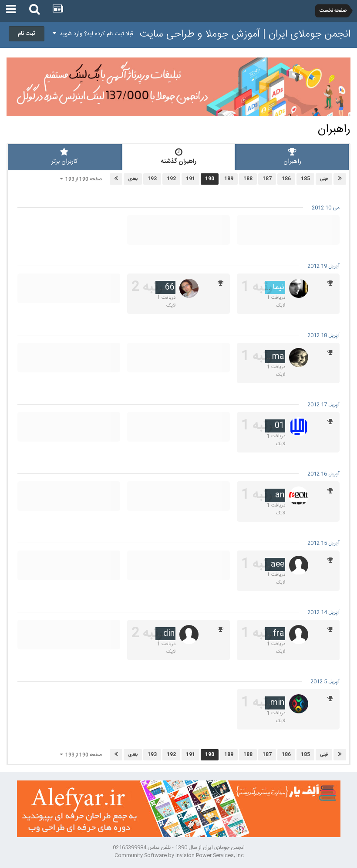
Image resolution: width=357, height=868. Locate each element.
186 (286, 179)
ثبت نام (26, 33)
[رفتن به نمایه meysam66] (189, 288)
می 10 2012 (326, 207)
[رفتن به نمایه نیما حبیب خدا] (298, 288)
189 (228, 179)
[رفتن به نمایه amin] (298, 703)
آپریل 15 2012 (323, 543)
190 (209, 179)
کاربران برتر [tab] (64, 161)
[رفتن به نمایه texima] (298, 357)
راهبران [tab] (292, 161)
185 (305, 179)
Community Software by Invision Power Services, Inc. (178, 855)
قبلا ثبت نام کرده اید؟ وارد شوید (94, 34)
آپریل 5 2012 (325, 681)
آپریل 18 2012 (323, 335)
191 (190, 179)
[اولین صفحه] (339, 179)
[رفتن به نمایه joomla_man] (298, 496)
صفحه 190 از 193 (82, 179)
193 (152, 179)
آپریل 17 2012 (323, 404)
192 (171, 179)
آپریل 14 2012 (323, 612)
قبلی (324, 179)
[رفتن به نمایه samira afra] (298, 634)
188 (248, 179)
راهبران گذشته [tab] (178, 161)
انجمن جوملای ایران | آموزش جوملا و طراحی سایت (245, 34)
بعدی (133, 179)
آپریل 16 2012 (323, 473)
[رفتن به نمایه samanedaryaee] (298, 565)
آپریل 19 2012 (323, 266)
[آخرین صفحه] (116, 179)
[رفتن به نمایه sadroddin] (189, 634)
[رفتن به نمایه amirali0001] (298, 426)
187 (267, 179)
